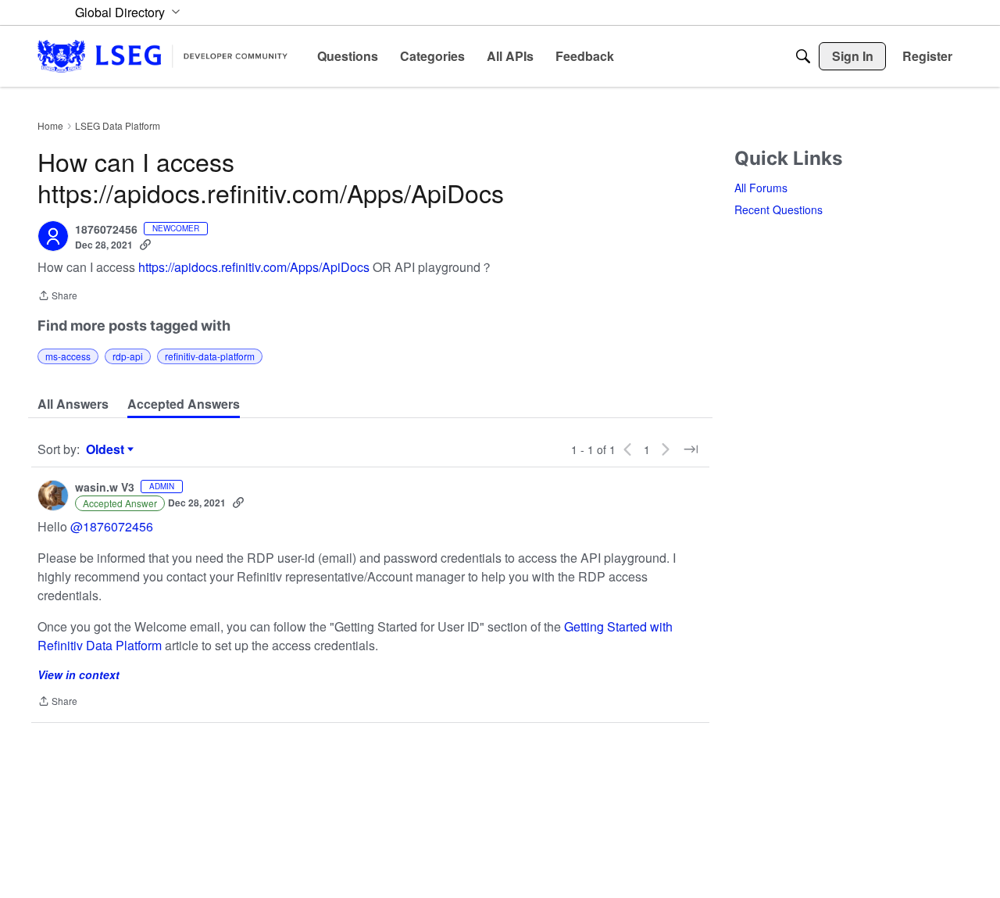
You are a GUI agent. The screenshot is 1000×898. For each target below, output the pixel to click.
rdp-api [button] (127, 356)
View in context (79, 674)
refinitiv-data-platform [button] (210, 356)
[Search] (803, 56)
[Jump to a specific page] (690, 449)
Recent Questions (778, 209)
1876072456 (106, 230)
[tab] (73, 404)
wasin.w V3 (104, 488)
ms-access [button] (68, 356)
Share (57, 296)
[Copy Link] (145, 245)
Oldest (107, 449)
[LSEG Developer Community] (163, 56)
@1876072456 (111, 526)
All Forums (761, 187)
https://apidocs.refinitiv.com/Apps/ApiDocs (254, 267)
